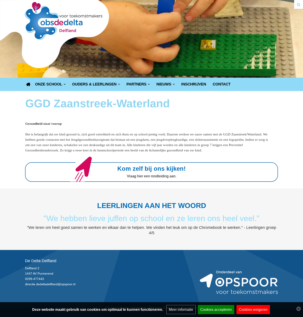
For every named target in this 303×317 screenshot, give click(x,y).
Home (28, 84)
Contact (221, 84)
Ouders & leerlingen (94, 84)
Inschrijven (193, 84)
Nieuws (163, 84)
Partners (136, 84)
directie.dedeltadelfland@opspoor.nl (50, 284)
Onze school (48, 84)
